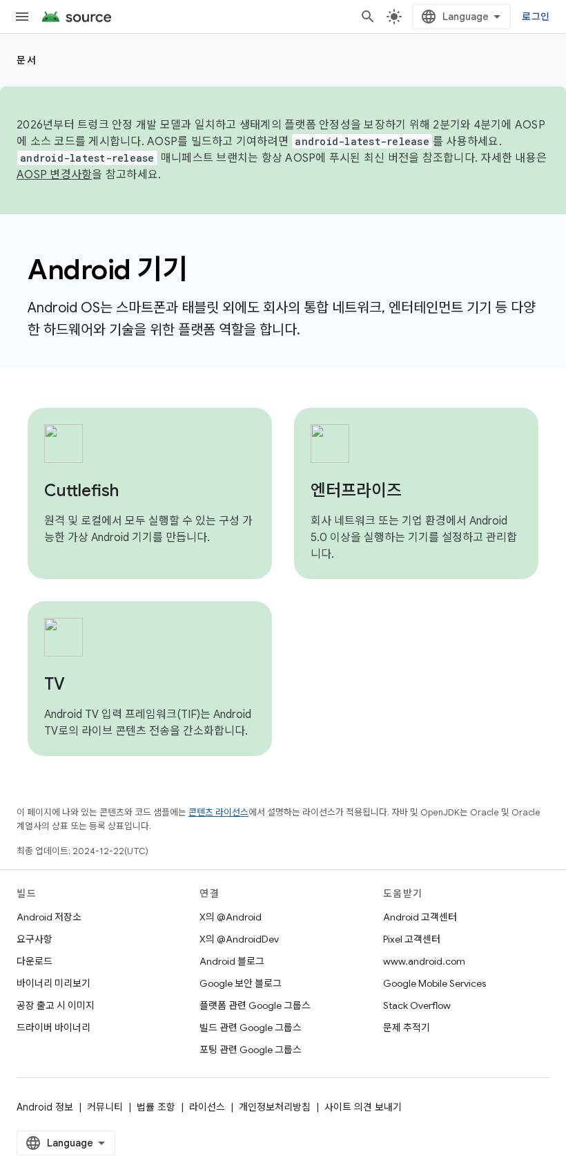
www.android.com (424, 961)
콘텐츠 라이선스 (218, 812)
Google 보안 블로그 (240, 983)
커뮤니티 (105, 1107)
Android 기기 (107, 269)
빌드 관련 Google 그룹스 (250, 1027)
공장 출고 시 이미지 (56, 1005)
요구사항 (34, 939)
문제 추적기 (406, 1027)
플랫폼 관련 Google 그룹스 (255, 1005)
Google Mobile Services (434, 983)
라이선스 (207, 1107)
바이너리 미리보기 (53, 983)
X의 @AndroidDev (239, 939)
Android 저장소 (49, 917)
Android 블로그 (231, 961)
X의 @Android (230, 917)
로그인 (535, 16)
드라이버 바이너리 (53, 1027)
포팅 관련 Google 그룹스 (250, 1049)
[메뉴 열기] (22, 16)
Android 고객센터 (420, 917)
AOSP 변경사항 (54, 175)
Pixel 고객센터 (411, 939)
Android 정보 (45, 1107)
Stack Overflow (417, 1005)
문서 (27, 60)
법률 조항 (156, 1107)
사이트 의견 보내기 (363, 1107)
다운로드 (34, 961)
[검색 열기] (368, 16)
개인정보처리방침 (275, 1107)
